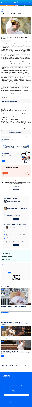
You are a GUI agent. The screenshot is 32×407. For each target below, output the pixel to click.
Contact (24, 402)
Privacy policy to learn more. (21, 270)
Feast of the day (6, 253)
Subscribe (7, 5)
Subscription (13, 389)
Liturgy (2, 141)
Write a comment (16, 189)
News (4, 385)
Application (13, 386)
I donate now (4, 173)
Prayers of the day (6, 259)
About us (11, 402)
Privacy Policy (9, 404)
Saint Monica (19, 3)
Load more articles (16, 218)
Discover (4, 389)
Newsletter (13, 385)
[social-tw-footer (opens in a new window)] (16, 400)
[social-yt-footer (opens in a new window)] (13, 400)
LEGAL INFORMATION (15, 402)
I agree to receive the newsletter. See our (16, 270)
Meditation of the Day (7, 256)
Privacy (12, 404)
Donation (13, 390)
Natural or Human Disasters (5, 312)
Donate (16, 5)
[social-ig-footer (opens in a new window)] (18, 400)
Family (2, 289)
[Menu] (6, 2)
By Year (22, 385)
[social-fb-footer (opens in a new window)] (15, 400)
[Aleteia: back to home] (16, 2)
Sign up (9, 272)
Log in (18, 186)
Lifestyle (4, 386)
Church (2, 9)
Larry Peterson (10, 14)
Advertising (13, 391)
